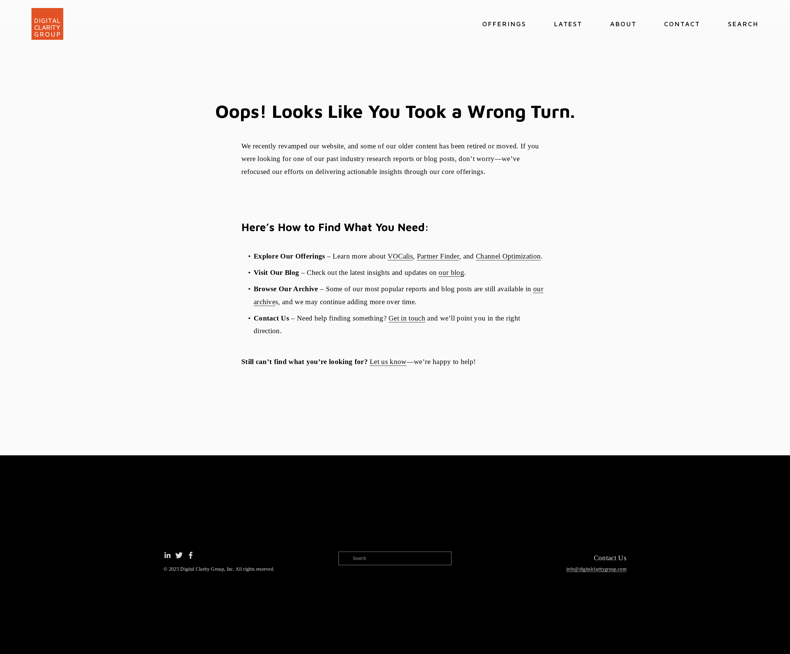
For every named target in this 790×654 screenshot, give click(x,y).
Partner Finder (438, 256)
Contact (682, 23)
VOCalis (400, 256)
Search (743, 23)
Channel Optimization (508, 256)
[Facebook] (190, 555)
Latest (568, 23)
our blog (451, 272)
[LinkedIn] (167, 555)
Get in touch (407, 318)
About (623, 23)
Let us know (388, 362)
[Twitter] (179, 555)
